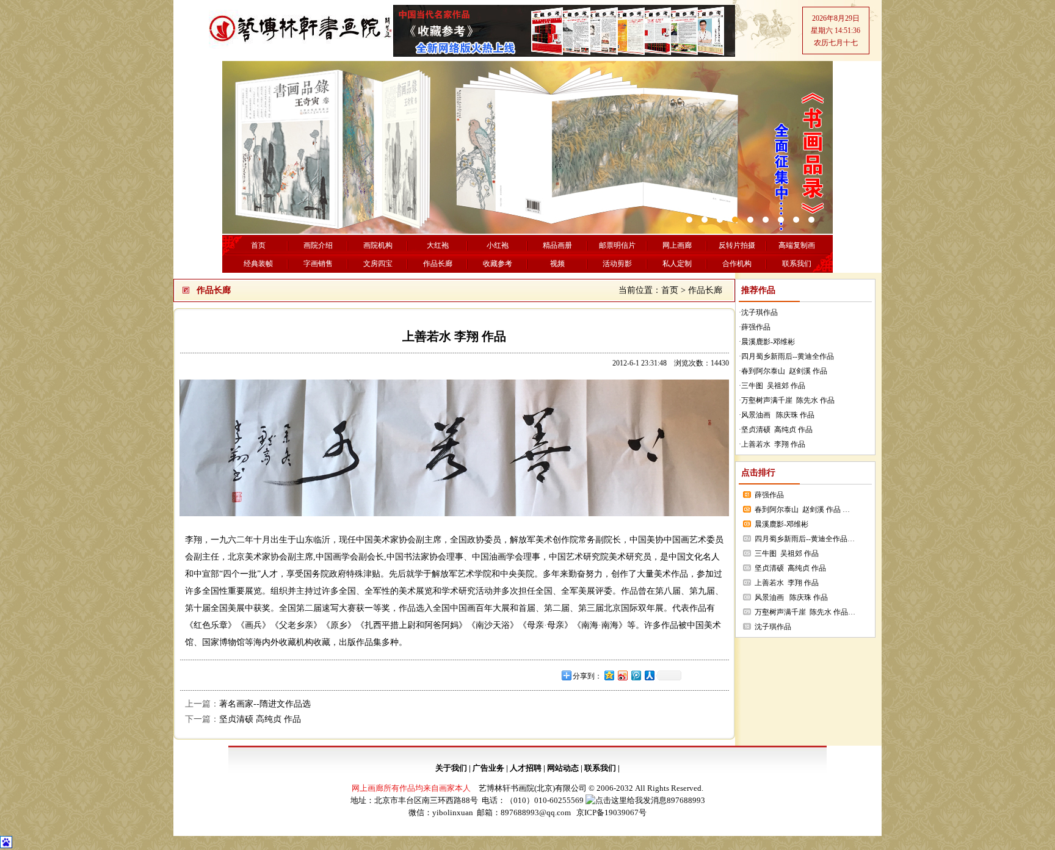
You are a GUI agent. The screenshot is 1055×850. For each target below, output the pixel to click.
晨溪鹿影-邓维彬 (768, 341)
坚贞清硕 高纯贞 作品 (260, 719)
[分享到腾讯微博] (635, 675)
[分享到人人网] (649, 675)
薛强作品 (755, 327)
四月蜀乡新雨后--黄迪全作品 (787, 356)
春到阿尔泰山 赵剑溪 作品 (786, 371)
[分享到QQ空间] (608, 675)
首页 (669, 290)
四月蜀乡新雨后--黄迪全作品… (805, 539)
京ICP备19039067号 (611, 812)
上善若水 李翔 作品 (773, 444)
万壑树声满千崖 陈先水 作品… (805, 612)
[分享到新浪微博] (622, 675)
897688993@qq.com (536, 812)
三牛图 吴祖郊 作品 (773, 385)
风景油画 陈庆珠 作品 (777, 415)
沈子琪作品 (759, 312)
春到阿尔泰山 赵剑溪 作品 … (802, 509)
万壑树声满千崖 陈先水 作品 (788, 400)
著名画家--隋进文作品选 (265, 703)
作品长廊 (705, 290)
